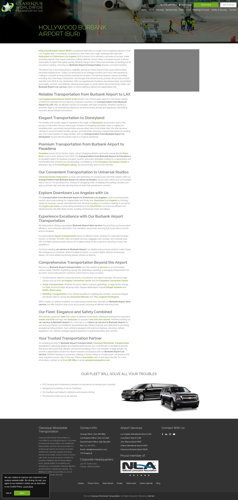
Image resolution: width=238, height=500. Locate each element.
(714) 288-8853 (169, 5)
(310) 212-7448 (103, 438)
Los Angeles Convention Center (75, 280)
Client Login (186, 5)
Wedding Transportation (54, 294)
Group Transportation (52, 284)
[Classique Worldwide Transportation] (22, 6)
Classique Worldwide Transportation (111, 343)
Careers (81, 483)
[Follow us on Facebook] (162, 434)
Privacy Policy (93, 483)
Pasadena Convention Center (112, 162)
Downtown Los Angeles (65, 56)
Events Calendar (146, 483)
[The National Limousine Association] (139, 466)
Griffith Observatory (51, 290)
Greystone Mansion (79, 297)
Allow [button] (22, 493)
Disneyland (97, 122)
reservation (87, 357)
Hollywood (44, 56)
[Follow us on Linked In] (166, 434)
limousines (73, 319)
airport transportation (65, 236)
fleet (63, 316)
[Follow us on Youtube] (174, 434)
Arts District (95, 206)
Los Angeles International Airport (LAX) (58, 99)
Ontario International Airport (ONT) (134, 446)
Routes (119, 483)
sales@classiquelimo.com (97, 360)
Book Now (206, 5)
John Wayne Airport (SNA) (130, 442)
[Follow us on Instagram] (170, 434)
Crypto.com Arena (51, 206)
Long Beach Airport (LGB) (130, 438)
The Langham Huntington (106, 297)
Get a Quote (228, 5)
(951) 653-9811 (104, 442)
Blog (158, 483)
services (104, 267)
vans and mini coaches (99, 319)
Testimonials (131, 483)
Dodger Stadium (114, 287)
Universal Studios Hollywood (53, 177)
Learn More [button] (28, 487)
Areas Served (108, 483)
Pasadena (43, 153)
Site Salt (151, 496)
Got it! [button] (9, 493)
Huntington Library (67, 165)
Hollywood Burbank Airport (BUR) (55, 51)
